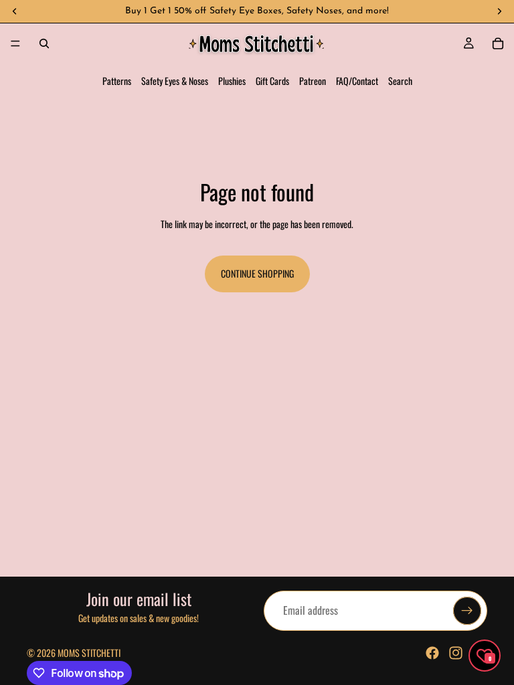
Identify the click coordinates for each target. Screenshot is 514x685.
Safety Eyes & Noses (174, 81)
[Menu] (15, 43)
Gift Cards (272, 81)
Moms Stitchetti (89, 653)
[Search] (44, 43)
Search (400, 81)
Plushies (232, 81)
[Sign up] (467, 611)
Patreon (312, 81)
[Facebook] (432, 653)
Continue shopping (257, 273)
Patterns (116, 81)
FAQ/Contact (357, 81)
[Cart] (498, 43)
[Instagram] (456, 653)
